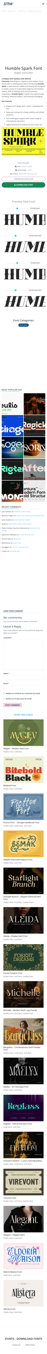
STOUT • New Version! (20, 547)
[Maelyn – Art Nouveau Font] (23, 1071)
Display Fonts (8, 751)
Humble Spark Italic (24, 248)
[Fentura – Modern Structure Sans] (34, 491)
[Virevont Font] (23, 1182)
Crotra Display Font (26, 535)
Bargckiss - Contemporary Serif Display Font (21, 1048)
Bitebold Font (9, 785)
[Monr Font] (12, 491)
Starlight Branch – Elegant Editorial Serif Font (22, 897)
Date (19, 166)
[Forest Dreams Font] (23, 957)
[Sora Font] (34, 447)
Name (6, 673)
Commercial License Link (23, 179)
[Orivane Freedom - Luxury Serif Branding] (23, 1145)
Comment (8, 638)
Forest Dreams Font (12, 973)
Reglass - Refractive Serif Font (17, 1124)
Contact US (16, 1345)
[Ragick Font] (34, 425)
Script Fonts (18, 826)
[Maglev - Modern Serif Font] (23, 732)
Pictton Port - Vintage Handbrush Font (21, 822)
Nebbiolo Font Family (22, 511)
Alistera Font (9, 1309)
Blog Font (17, 539)
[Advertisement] (23, 40)
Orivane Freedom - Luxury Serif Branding (22, 1161)
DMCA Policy (30, 1345)
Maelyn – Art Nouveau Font (15, 1087)
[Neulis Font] (12, 404)
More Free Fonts (23, 714)
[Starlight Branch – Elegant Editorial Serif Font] (23, 881)
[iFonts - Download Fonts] (9, 3)
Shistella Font (15, 551)
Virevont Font (9, 1198)
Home (4, 11)
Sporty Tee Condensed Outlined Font (30, 516)
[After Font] (34, 469)
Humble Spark (24, 221)
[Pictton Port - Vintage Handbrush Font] (23, 807)
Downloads (22, 170)
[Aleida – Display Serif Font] (23, 920)
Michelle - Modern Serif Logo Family (20, 1010)
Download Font (24, 185)
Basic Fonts (12, 11)
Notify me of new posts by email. (19, 699)
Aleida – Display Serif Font (15, 936)
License (15, 174)
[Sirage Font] (12, 425)
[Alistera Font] (23, 1293)
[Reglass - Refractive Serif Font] (23, 1108)
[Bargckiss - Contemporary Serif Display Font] (23, 1031)
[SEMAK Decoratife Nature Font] (23, 844)
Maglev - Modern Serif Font (16, 748)
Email (6, 683)
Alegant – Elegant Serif (14, 1235)
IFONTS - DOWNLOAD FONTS (23, 1339)
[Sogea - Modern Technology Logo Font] (12, 447)
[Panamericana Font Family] (34, 404)
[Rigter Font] (12, 469)
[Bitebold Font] (23, 769)
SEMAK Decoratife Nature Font (17, 859)
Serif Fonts (21, 11)
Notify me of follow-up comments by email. (23, 693)
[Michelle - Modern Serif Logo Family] (23, 994)
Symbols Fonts (28, 902)
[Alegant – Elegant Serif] (23, 1219)
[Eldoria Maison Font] (23, 1256)
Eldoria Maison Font (12, 1272)
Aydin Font (17, 543)
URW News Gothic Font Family (20, 524)
